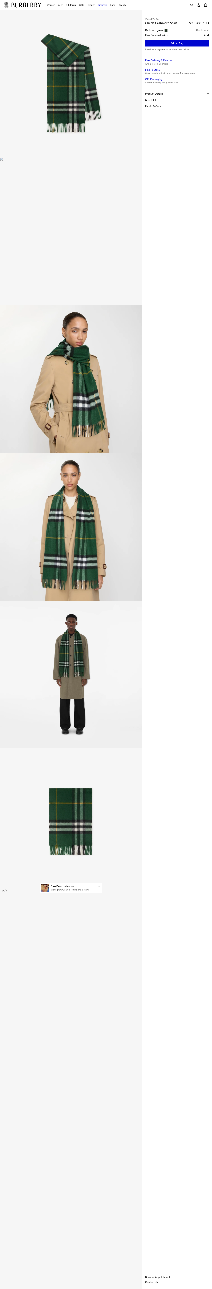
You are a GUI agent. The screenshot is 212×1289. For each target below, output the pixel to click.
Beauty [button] (122, 5)
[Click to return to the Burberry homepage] (26, 5)
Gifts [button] (81, 5)
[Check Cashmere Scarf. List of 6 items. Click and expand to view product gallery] (71, 453)
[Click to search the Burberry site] (192, 5)
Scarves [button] (102, 5)
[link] (157, 1277)
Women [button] (50, 5)
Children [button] (71, 5)
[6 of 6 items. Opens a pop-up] (71, 822)
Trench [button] (91, 5)
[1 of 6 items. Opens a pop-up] (71, 84)
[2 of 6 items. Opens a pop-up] (71, 231)
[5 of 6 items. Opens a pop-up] (71, 674)
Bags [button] (112, 5)
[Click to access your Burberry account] (199, 5)
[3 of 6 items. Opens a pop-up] (71, 379)
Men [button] (60, 5)
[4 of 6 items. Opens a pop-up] (71, 527)
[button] (71, 888)
